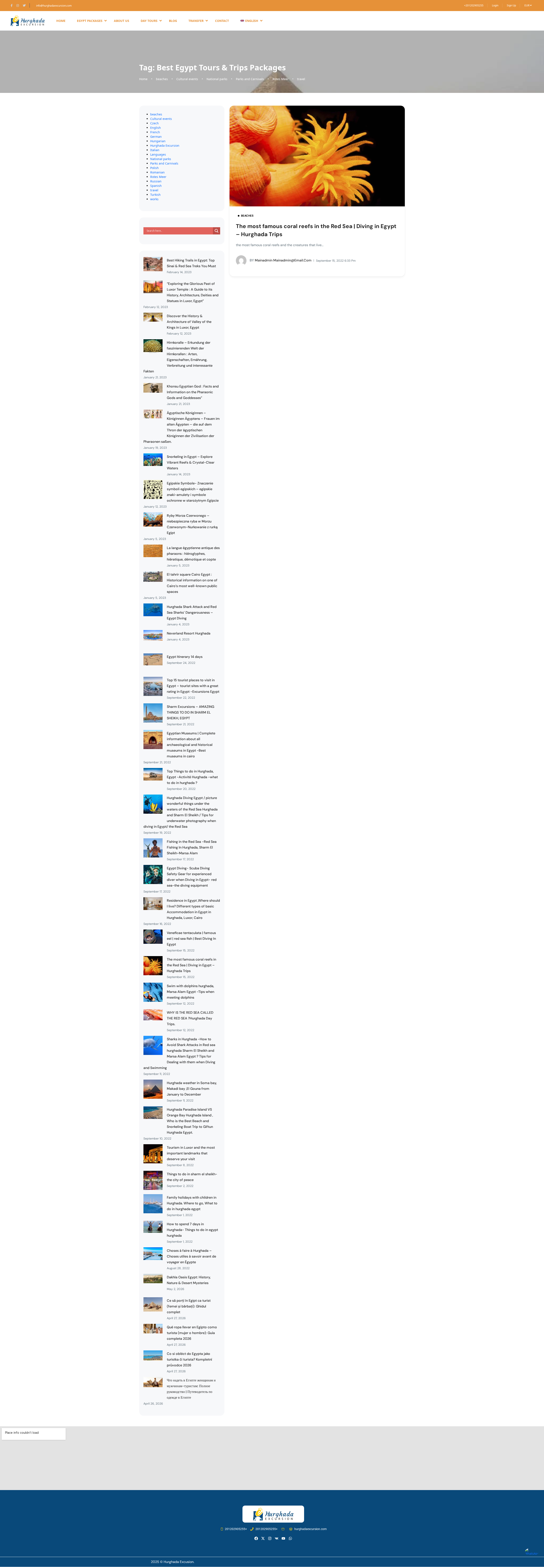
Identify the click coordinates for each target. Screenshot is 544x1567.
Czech (154, 123)
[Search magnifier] (216, 230)
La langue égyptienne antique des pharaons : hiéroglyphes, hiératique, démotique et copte (193, 554)
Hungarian (158, 141)
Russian (156, 181)
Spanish (156, 186)
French (155, 132)
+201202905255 (473, 5)
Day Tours (149, 21)
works (154, 199)
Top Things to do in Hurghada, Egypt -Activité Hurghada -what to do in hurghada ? (192, 777)
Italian (154, 150)
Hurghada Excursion (164, 145)
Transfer (196, 21)
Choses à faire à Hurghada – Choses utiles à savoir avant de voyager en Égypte (191, 1256)
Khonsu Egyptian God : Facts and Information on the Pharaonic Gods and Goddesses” (193, 392)
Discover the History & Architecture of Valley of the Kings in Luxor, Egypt (189, 322)
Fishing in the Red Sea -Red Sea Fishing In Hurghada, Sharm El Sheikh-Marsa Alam (192, 847)
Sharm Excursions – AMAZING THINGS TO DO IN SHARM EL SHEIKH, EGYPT (190, 712)
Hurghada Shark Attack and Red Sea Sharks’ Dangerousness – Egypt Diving (192, 612)
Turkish (155, 195)
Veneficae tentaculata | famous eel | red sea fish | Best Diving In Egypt (191, 939)
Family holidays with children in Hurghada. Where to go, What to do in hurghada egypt (192, 1203)
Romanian (157, 172)
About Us (121, 21)
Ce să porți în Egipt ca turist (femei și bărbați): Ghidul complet (189, 1306)
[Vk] (276, 1538)
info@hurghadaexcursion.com (54, 5)
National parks (217, 79)
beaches (162, 79)
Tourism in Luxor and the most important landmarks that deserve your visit (191, 1153)
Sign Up (511, 5)
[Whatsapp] (290, 1538)
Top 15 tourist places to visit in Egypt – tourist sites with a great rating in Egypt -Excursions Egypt (193, 686)
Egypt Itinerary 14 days (185, 656)
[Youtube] (283, 1538)
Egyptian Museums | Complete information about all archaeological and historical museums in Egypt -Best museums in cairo (191, 744)
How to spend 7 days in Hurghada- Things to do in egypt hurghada (192, 1230)
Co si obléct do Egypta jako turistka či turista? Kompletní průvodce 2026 (189, 1359)
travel (301, 79)
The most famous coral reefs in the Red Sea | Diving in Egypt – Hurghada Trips (191, 965)
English (155, 128)
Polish (154, 168)
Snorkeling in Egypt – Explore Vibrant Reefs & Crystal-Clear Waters (190, 462)
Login (495, 5)
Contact (222, 21)
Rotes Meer (280, 79)
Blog (173, 21)
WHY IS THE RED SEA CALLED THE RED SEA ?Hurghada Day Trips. (190, 1018)
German (156, 137)
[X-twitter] (263, 1538)
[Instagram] (270, 1538)
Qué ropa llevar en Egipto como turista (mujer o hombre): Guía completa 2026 (192, 1333)
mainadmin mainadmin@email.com (281, 260)
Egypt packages (89, 21)
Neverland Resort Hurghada (188, 633)
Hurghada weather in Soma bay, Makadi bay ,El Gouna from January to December (192, 1089)
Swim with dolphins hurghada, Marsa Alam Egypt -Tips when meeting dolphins (190, 992)
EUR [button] (527, 5)
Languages (158, 154)
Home (60, 21)
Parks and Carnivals (250, 79)
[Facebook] (256, 1538)
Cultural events (187, 79)
